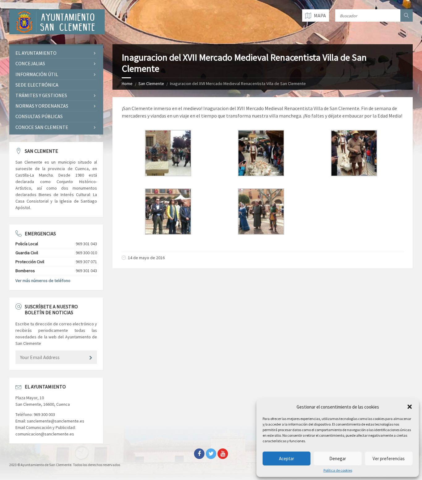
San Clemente (151, 83)
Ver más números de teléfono (42, 280)
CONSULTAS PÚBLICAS (39, 116)
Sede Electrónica (36, 85)
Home (127, 83)
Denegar (337, 458)
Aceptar (286, 458)
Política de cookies (337, 470)
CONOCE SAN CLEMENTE (41, 127)
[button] (410, 407)
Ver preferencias (389, 458)
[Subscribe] (90, 357)
